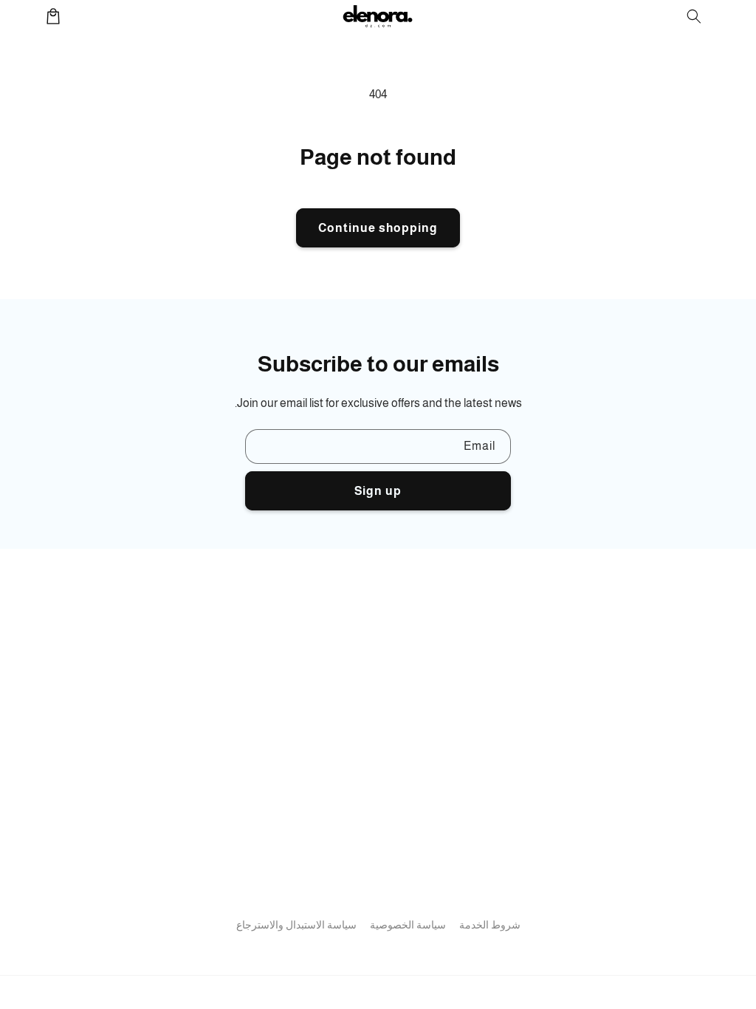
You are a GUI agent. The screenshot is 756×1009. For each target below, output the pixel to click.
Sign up (378, 491)
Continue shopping (378, 228)
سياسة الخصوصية (408, 925)
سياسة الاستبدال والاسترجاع (296, 925)
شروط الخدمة (489, 925)
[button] (694, 16)
